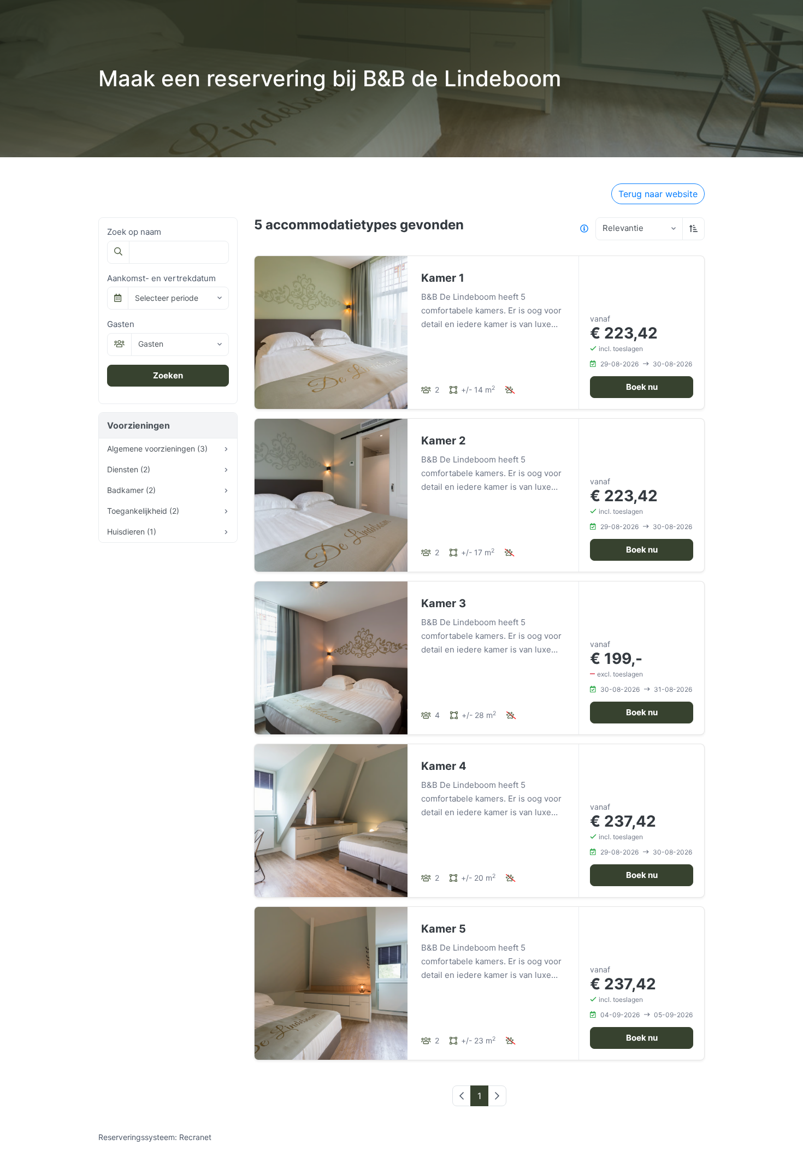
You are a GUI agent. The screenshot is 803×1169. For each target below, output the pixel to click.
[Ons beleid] (584, 228)
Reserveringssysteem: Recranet (154, 1137)
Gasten (120, 324)
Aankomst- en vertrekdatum (161, 278)
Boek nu (642, 387)
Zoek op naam (134, 232)
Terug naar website (658, 193)
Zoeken (168, 375)
